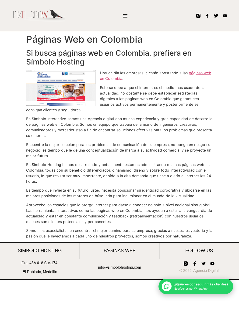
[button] (125, 16)
